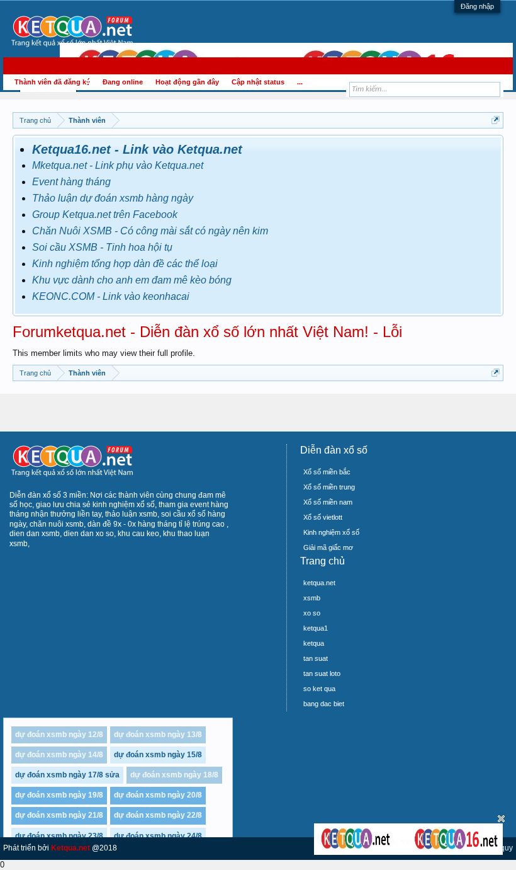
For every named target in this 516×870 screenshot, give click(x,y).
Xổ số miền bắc (327, 472)
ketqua (313, 643)
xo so (311, 613)
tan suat (315, 658)
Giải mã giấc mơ (328, 547)
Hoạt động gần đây (187, 82)
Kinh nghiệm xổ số (331, 532)
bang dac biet (323, 703)
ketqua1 (315, 628)
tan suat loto (321, 673)
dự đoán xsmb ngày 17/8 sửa (67, 774)
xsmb (311, 598)
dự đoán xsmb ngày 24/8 (158, 836)
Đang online (123, 82)
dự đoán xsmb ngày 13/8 (158, 734)
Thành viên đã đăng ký (52, 82)
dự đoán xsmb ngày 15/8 (158, 754)
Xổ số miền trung (329, 487)
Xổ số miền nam (327, 502)
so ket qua (319, 688)
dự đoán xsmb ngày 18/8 (174, 774)
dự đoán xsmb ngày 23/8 (59, 836)
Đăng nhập (477, 6)
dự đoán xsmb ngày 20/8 (158, 795)
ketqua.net (319, 583)
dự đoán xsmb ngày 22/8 (158, 815)
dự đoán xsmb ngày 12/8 (59, 734)
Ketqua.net (70, 848)
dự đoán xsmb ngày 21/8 (59, 815)
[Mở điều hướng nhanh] (495, 120)
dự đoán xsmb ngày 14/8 (59, 754)
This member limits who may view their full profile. (104, 353)
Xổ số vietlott (322, 517)
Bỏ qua (501, 818)
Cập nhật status (258, 82)
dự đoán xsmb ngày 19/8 (59, 795)
